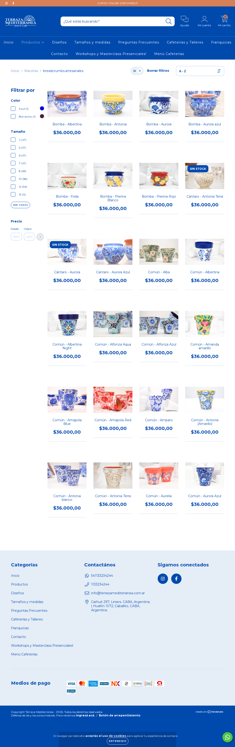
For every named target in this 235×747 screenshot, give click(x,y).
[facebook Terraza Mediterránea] (13, 3)
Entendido (117, 741)
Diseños (59, 42)
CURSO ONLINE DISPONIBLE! (117, 3)
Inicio (9, 42)
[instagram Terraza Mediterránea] (6, 3)
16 (134, 70)
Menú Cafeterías (169, 54)
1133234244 (100, 584)
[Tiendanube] (209, 712)
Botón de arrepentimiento (119, 715)
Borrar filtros (158, 71)
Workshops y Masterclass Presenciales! (111, 54)
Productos (31, 42)
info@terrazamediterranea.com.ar (118, 593)
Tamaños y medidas (92, 42)
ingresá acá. (85, 715)
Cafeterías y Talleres (185, 42)
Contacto (59, 54)
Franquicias (221, 42)
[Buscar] (168, 21)
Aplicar (40, 237)
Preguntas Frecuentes (138, 42)
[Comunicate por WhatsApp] (227, 737)
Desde (15, 229)
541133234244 (102, 576)
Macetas (31, 71)
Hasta (27, 229)
